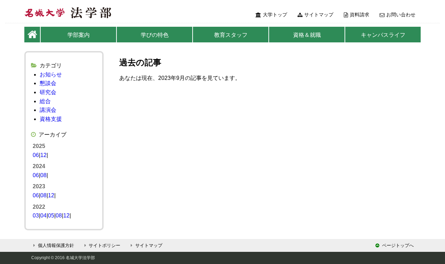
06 (36, 155)
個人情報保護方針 (56, 245)
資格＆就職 (307, 35)
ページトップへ (398, 245)
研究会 (48, 92)
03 (36, 215)
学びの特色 (155, 35)
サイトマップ (318, 14)
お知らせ (51, 74)
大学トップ (275, 14)
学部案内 (78, 35)
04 (43, 215)
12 (43, 155)
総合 (45, 101)
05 (51, 215)
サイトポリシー (104, 245)
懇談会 (48, 83)
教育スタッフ (231, 35)
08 (43, 175)
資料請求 (359, 14)
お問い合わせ (400, 14)
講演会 (48, 110)
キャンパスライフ (383, 35)
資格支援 (51, 119)
